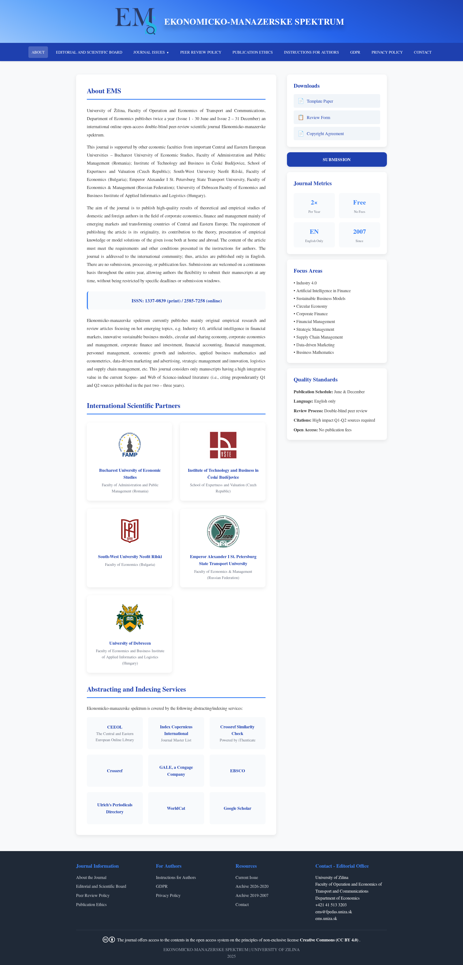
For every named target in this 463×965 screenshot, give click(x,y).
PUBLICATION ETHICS (253, 52)
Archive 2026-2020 (252, 886)
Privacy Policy (168, 895)
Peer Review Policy (93, 895)
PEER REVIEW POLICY (200, 52)
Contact (242, 904)
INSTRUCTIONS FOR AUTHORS (311, 52)
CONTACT (423, 52)
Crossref (114, 770)
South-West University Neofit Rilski (130, 556)
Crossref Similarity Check (237, 730)
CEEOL (114, 727)
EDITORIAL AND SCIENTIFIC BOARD (89, 52)
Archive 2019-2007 (252, 895)
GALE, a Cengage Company (176, 770)
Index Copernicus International (176, 730)
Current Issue (247, 877)
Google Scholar (237, 808)
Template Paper (315, 100)
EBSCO (237, 770)
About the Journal (91, 877)
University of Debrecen (130, 643)
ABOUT (38, 52)
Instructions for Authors (176, 877)
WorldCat (176, 808)
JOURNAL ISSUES (149, 52)
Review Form (314, 117)
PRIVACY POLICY (387, 52)
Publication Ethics (91, 904)
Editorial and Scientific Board (101, 886)
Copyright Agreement (321, 133)
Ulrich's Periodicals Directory (114, 808)
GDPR (355, 52)
